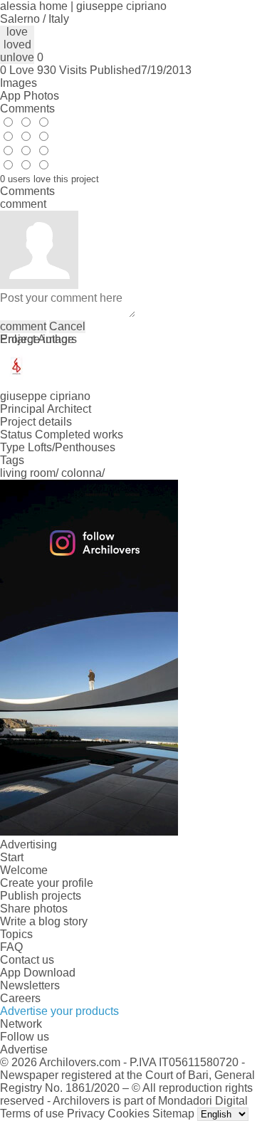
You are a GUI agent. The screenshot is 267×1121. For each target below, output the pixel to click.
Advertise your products (59, 1011)
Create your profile (46, 883)
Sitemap (173, 1113)
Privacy (86, 1113)
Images (18, 83)
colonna (81, 473)
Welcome (24, 870)
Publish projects (40, 896)
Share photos (34, 908)
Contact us (27, 960)
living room (28, 473)
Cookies (129, 1113)
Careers (20, 998)
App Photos (29, 96)
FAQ (11, 947)
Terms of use (32, 1113)
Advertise (24, 1049)
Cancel (67, 326)
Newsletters (30, 985)
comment (23, 326)
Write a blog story (44, 921)
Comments (27, 108)
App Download (37, 973)
